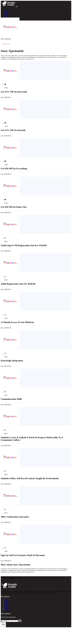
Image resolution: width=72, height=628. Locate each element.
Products (7, 13)
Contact (6, 608)
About (6, 16)
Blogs (6, 14)
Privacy (6, 606)
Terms (6, 605)
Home (6, 11)
